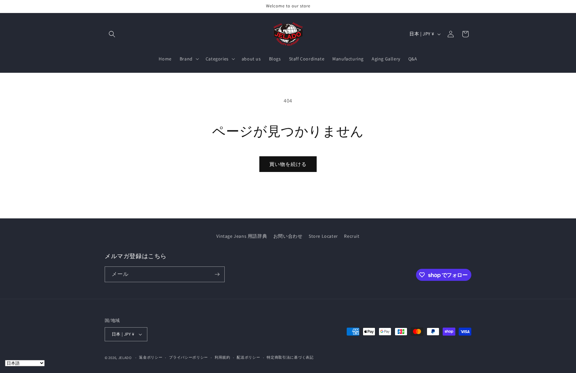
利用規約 (222, 357)
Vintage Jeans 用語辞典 (241, 236)
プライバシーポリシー (188, 357)
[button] (112, 34)
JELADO (125, 357)
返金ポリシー (150, 357)
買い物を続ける (288, 164)
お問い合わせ (288, 236)
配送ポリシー (248, 357)
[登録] (217, 274)
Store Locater (323, 236)
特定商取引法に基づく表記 (290, 357)
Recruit (351, 236)
